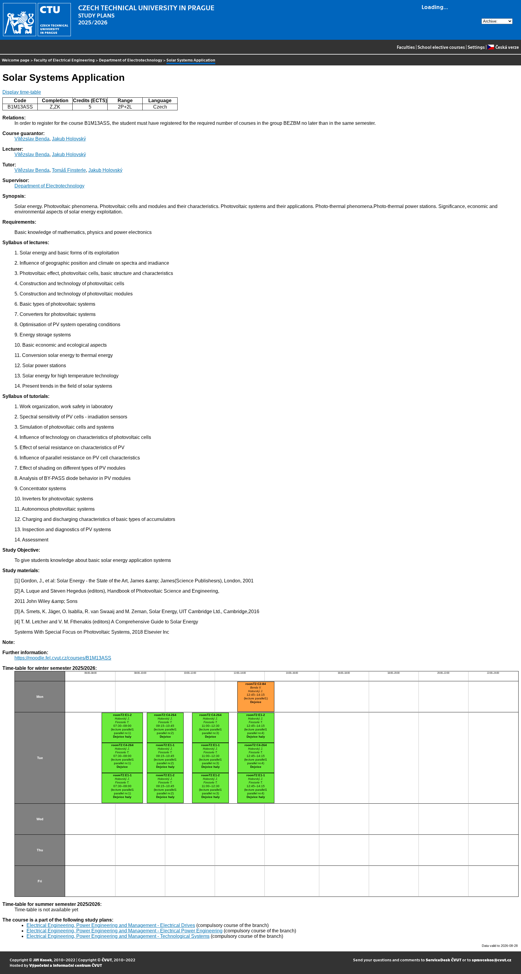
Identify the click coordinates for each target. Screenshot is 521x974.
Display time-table (21, 92)
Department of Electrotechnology (130, 60)
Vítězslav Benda (31, 138)
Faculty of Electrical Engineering (64, 60)
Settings (476, 47)
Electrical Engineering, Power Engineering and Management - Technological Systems (118, 936)
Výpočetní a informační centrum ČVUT (65, 965)
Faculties (406, 47)
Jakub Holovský (69, 138)
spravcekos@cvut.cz (491, 959)
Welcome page (16, 60)
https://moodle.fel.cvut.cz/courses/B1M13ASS (62, 657)
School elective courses (441, 47)
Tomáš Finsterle (69, 170)
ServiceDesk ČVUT (443, 959)
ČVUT (107, 959)
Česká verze (507, 47)
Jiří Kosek (42, 959)
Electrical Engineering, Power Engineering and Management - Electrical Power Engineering (125, 930)
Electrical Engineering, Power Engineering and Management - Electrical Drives (111, 925)
